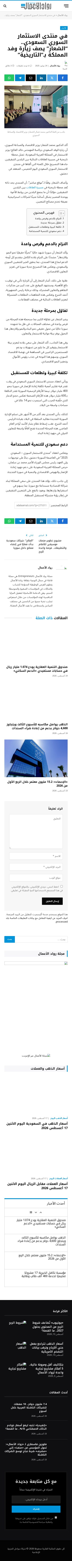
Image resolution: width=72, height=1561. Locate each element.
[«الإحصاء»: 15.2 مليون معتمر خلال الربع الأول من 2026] (36, 758)
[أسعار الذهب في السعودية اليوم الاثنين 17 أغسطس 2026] (36, 1095)
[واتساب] (9, 77)
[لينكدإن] (41, 77)
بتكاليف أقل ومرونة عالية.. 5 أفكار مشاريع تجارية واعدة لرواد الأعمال (46, 1368)
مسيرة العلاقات (34, 187)
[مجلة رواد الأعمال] (36, 6)
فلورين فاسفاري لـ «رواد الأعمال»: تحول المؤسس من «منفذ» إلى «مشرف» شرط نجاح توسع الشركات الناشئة (26, 1449)
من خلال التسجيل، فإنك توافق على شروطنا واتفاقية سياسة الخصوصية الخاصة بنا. (34, 1520)
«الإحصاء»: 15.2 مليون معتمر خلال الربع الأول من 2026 (37, 783)
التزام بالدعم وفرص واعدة (48, 218)
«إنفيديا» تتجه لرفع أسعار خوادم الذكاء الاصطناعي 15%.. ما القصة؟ (26, 1427)
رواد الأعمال (62, 15)
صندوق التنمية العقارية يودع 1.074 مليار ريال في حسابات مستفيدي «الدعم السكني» (37, 668)
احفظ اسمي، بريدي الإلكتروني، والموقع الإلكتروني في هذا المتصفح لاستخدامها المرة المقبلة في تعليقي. (37, 888)
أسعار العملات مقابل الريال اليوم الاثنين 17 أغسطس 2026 (37, 1186)
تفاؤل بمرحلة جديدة (51, 223)
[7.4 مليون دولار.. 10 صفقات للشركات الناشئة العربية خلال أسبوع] (59, 1409)
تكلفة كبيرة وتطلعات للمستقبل (44, 227)
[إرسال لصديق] (30, 77)
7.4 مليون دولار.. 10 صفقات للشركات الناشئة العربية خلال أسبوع (29, 1408)
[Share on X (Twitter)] (52, 77)
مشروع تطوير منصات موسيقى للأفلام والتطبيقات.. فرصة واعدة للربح (52, 546)
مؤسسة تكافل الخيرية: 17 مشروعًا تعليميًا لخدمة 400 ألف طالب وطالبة (44, 1274)
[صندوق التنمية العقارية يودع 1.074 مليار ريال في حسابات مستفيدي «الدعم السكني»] (36, 643)
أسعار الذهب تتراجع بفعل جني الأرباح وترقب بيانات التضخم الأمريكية (46, 1347)
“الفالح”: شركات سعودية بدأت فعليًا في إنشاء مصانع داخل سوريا (19, 544)
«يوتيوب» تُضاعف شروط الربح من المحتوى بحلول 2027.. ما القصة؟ (48, 1326)
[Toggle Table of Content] (60, 213)
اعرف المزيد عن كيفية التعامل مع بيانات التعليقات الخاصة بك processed (37, 920)
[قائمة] (66, 6)
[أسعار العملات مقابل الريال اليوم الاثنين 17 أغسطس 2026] (36, 1155)
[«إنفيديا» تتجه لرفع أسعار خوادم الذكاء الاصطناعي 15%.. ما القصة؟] (59, 1430)
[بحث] (5, 6)
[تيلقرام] (20, 77)
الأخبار (64, 28)
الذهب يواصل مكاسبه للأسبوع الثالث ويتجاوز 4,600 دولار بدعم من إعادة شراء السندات (37, 726)
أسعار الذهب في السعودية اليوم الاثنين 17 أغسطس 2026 (37, 1126)
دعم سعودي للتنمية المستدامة (45, 231)
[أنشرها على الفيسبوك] (63, 77)
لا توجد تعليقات (22, 66)
